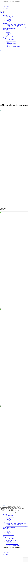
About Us (18, 506)
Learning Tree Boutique (8, 535)
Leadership (8, 518)
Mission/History (9, 515)
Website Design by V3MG (14, 512)
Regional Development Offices (13, 545)
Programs (5, 522)
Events (15, 507)
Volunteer (11, 507)
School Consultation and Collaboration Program (16, 526)
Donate (7, 529)
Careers (8, 507)
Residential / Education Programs (13, 524)
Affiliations (8, 519)
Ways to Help (6, 528)
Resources (8, 533)
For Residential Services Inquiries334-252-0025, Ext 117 (13, 539)
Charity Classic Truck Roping (9, 527)
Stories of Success (10, 517)
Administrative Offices (11, 542)
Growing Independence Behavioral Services (16, 523)
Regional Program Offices (12, 544)
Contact (4, 537)
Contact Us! (8, 541)
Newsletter (8, 532)
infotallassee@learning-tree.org (19, 510)
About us (5, 514)
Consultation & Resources (11, 506)
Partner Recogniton (10, 520)
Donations (4, 507)
